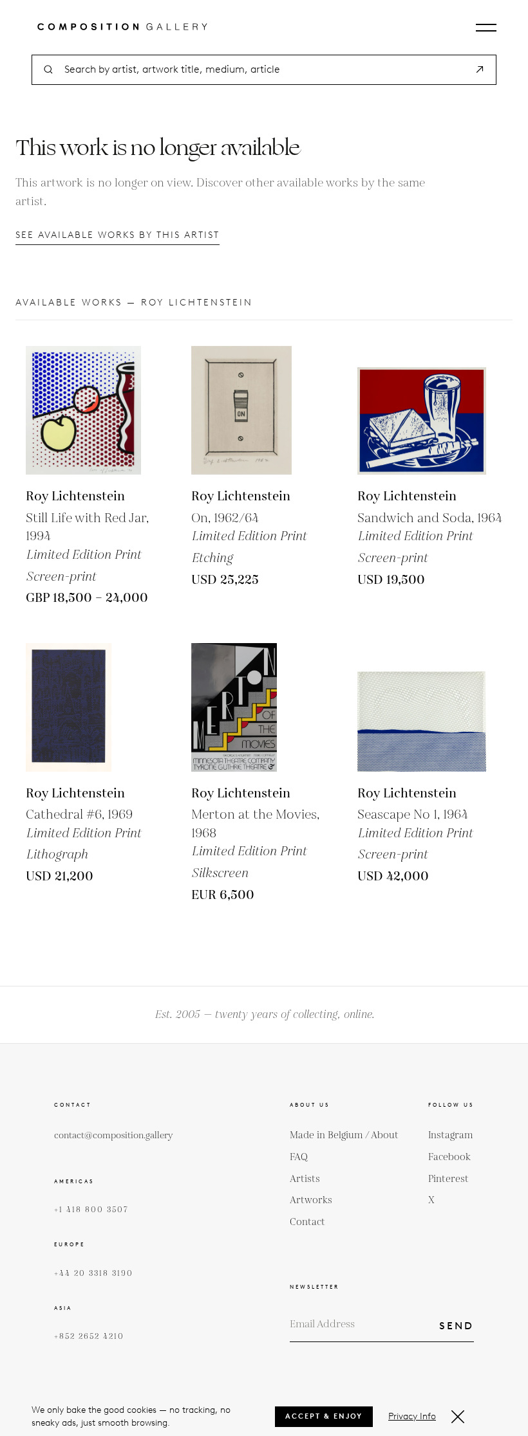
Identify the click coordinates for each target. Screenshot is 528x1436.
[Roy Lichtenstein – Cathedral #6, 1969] (90, 707)
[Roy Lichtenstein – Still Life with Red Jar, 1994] (90, 410)
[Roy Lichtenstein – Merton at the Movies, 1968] (255, 707)
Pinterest (448, 1179)
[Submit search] (480, 69)
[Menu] (486, 28)
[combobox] (264, 69)
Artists (305, 1179)
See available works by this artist (117, 235)
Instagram (450, 1135)
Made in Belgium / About (344, 1135)
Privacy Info (412, 1416)
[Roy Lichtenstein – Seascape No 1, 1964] (421, 707)
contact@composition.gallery (113, 1135)
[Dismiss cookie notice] (457, 1416)
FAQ (299, 1157)
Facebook (449, 1157)
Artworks (311, 1200)
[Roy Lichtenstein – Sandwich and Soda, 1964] (421, 410)
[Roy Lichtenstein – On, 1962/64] (255, 410)
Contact (307, 1222)
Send (456, 1326)
